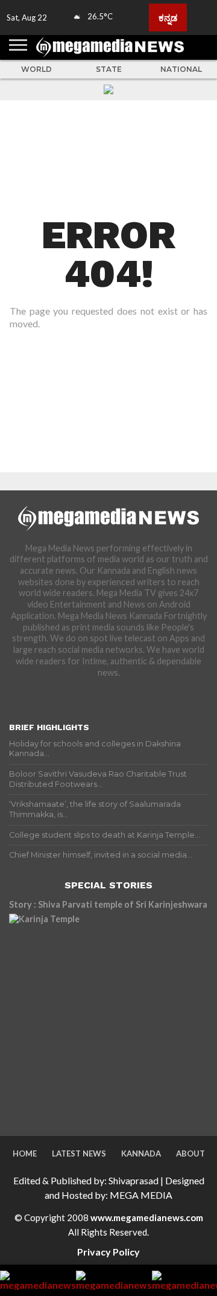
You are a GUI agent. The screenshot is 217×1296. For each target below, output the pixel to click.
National (181, 69)
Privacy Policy (108, 1251)
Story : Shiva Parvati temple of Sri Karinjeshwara (108, 904)
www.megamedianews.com (146, 1217)
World (36, 69)
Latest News (79, 1153)
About (190, 1153)
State (109, 69)
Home (25, 1153)
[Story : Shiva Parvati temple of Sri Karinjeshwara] (108, 1013)
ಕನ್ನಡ (168, 17)
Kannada (141, 1153)
